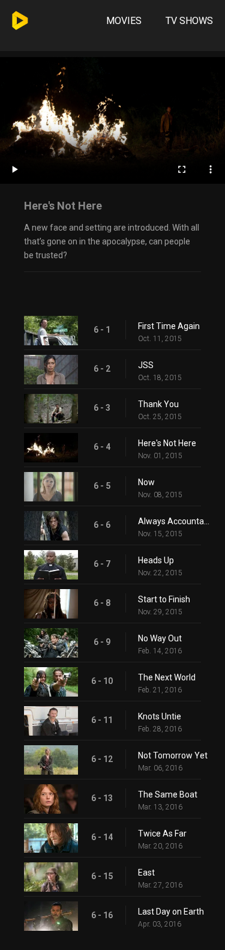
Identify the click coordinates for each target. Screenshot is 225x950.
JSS (146, 365)
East (146, 872)
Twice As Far (162, 833)
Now (146, 482)
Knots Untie (159, 716)
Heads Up (156, 560)
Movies (124, 20)
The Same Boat (167, 794)
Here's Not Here (167, 443)
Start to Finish (164, 599)
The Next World (167, 677)
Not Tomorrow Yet (173, 755)
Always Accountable (175, 521)
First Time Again (169, 326)
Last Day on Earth (171, 911)
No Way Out (160, 638)
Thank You (158, 404)
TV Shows (189, 20)
